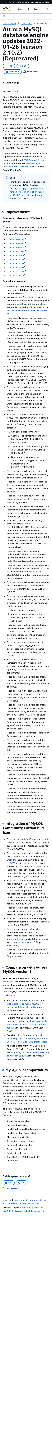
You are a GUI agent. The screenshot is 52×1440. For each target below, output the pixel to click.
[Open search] (46, 9)
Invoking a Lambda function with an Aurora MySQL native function (28, 1024)
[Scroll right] (39, 9)
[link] (43, 23)
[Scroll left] (15, 9)
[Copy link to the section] (3, 211)
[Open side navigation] (4, 16)
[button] (11, 82)
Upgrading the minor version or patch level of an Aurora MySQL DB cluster (27, 191)
